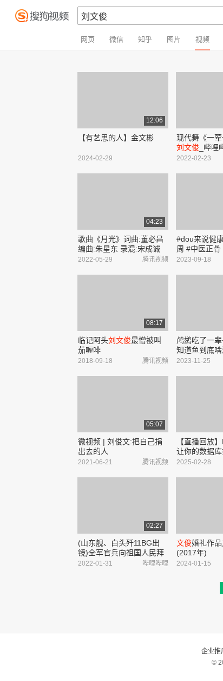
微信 (116, 39)
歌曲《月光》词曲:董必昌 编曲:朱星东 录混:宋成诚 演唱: (120, 249)
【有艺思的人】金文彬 (116, 137)
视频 (202, 39)
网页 (88, 39)
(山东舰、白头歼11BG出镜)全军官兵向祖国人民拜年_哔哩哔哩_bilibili (121, 553)
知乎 (145, 39)
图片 (174, 39)
